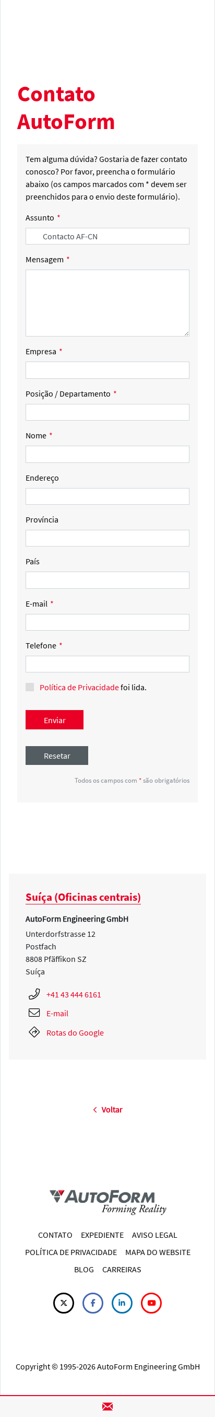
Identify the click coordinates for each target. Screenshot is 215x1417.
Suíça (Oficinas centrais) (83, 897)
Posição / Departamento (71, 393)
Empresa (44, 351)
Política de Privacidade (79, 687)
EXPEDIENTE (102, 1234)
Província (42, 519)
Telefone (44, 645)
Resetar (57, 755)
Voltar (110, 1109)
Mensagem (48, 259)
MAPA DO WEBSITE (157, 1252)
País (33, 561)
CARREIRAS (121, 1269)
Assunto (43, 217)
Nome (39, 435)
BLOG (84, 1269)
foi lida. (93, 687)
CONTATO (55, 1234)
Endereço (42, 477)
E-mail (40, 603)
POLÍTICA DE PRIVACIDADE (71, 1252)
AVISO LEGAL (154, 1234)
